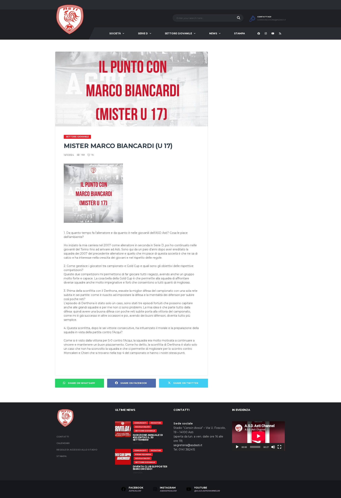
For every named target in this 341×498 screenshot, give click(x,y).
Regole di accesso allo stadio (76, 449)
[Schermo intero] (279, 447)
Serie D (143, 33)
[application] (258, 436)
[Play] (237, 447)
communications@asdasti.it (271, 20)
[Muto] (273, 447)
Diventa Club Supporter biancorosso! (150, 467)
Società (115, 33)
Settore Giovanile (178, 33)
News (213, 33)
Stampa (239, 33)
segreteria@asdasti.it (187, 445)
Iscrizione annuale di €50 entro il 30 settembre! (148, 437)
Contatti (62, 436)
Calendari (63, 443)
